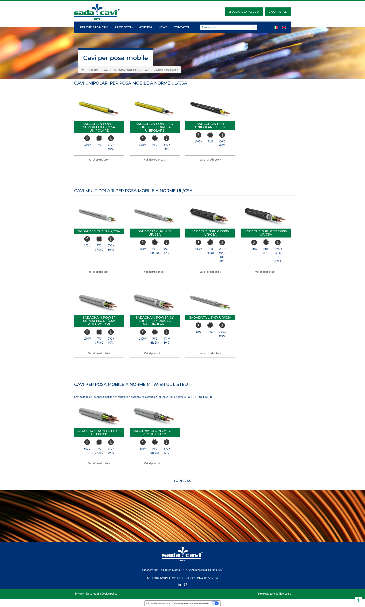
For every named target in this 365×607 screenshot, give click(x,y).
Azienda (145, 27)
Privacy (79, 593)
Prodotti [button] (123, 27)
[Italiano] (275, 27)
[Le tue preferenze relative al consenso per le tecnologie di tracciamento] (358, 600)
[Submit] (253, 27)
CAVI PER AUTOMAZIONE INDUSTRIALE (126, 70)
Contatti (181, 27)
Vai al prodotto (98, 159)
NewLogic (285, 593)
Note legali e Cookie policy (101, 593)
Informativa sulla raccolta (158, 603)
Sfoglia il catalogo (244, 11)
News (163, 27)
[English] (284, 27)
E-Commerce (278, 11)
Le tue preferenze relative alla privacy (191, 603)
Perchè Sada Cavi (94, 27)
